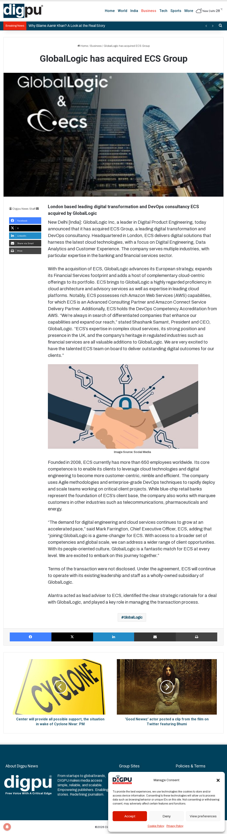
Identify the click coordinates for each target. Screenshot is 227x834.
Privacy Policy (174, 826)
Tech (163, 11)
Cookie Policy (156, 826)
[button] (218, 780)
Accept (129, 816)
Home (110, 11)
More (188, 11)
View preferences (203, 816)
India (134, 11)
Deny (166, 816)
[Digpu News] (23, 11)
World (122, 11)
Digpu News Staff (24, 208)
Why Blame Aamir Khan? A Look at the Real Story (67, 26)
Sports (175, 11)
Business (148, 11)
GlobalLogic (133, 617)
